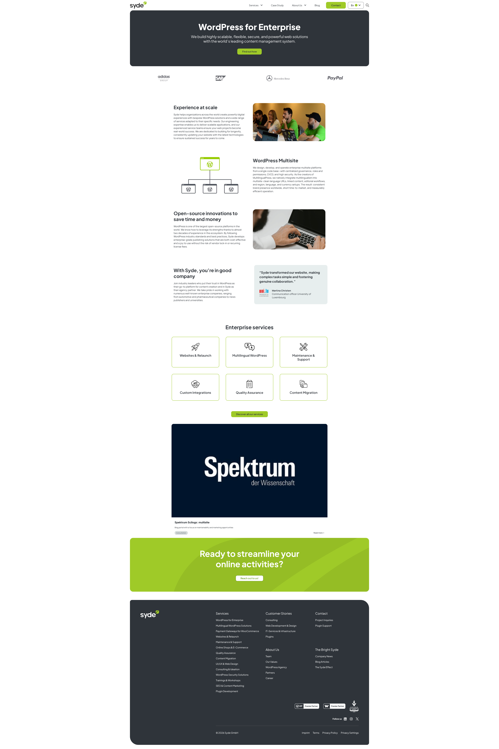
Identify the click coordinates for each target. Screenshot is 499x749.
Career (269, 678)
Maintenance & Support (229, 641)
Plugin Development (227, 691)
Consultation (181, 533)
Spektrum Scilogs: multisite (192, 522)
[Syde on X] (357, 718)
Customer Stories (279, 613)
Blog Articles (322, 661)
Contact (336, 5)
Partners (270, 672)
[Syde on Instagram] (351, 718)
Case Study (277, 5)
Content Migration (226, 658)
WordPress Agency (276, 667)
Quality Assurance (226, 652)
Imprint (306, 732)
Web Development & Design (281, 625)
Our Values (271, 661)
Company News (324, 656)
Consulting (272, 620)
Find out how (249, 51)
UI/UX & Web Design (227, 663)
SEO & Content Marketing (230, 685)
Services (253, 5)
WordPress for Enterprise (229, 620)
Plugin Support (323, 625)
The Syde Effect (324, 667)
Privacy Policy (330, 732)
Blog (317, 5)
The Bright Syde (327, 649)
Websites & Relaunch (227, 636)
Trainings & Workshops (228, 680)
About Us (297, 5)
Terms (316, 732)
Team (268, 656)
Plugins (270, 636)
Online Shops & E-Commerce (232, 647)
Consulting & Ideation (227, 669)
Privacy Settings (350, 732)
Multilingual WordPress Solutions (233, 625)
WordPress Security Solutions (232, 674)
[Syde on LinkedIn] (345, 718)
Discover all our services (249, 414)
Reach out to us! (249, 578)
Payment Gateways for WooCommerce (237, 631)
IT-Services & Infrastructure (281, 631)
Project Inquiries (324, 620)
